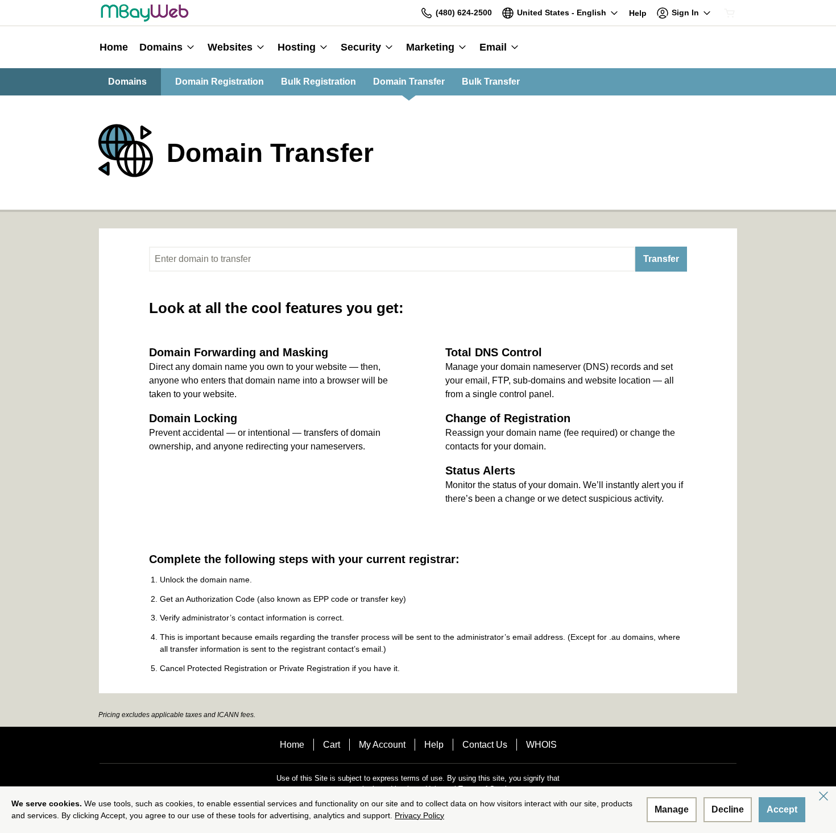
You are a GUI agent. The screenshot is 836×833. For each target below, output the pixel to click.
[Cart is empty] (729, 13)
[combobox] (392, 259)
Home (292, 744)
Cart (331, 744)
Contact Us (484, 744)
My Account (382, 744)
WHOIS (541, 744)
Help (434, 744)
